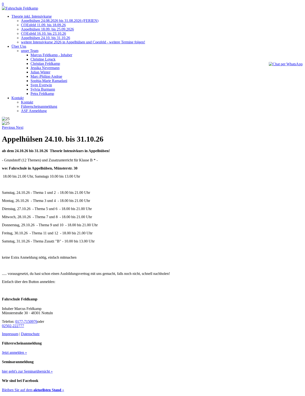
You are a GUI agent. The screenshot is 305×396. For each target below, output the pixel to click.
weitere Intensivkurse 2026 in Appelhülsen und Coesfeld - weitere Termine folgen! (83, 42)
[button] (9, 127)
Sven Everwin (41, 85)
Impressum (10, 334)
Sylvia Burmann (42, 89)
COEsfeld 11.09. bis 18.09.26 (43, 25)
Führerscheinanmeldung (39, 106)
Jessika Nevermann (45, 68)
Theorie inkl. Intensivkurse (31, 16)
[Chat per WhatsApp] (286, 64)
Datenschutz (30, 334)
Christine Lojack (43, 59)
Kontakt (17, 98)
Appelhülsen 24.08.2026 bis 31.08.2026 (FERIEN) (59, 21)
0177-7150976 (26, 321)
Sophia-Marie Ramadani (48, 81)
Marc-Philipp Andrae (46, 76)
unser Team (29, 51)
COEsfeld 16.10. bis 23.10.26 (43, 33)
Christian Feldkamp (45, 64)
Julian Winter (40, 72)
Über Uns (18, 46)
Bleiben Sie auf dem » (33, 390)
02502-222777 (13, 326)
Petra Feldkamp (42, 94)
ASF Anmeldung (34, 111)
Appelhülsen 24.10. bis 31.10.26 (45, 38)
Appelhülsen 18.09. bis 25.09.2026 (47, 29)
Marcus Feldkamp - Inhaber (51, 55)
